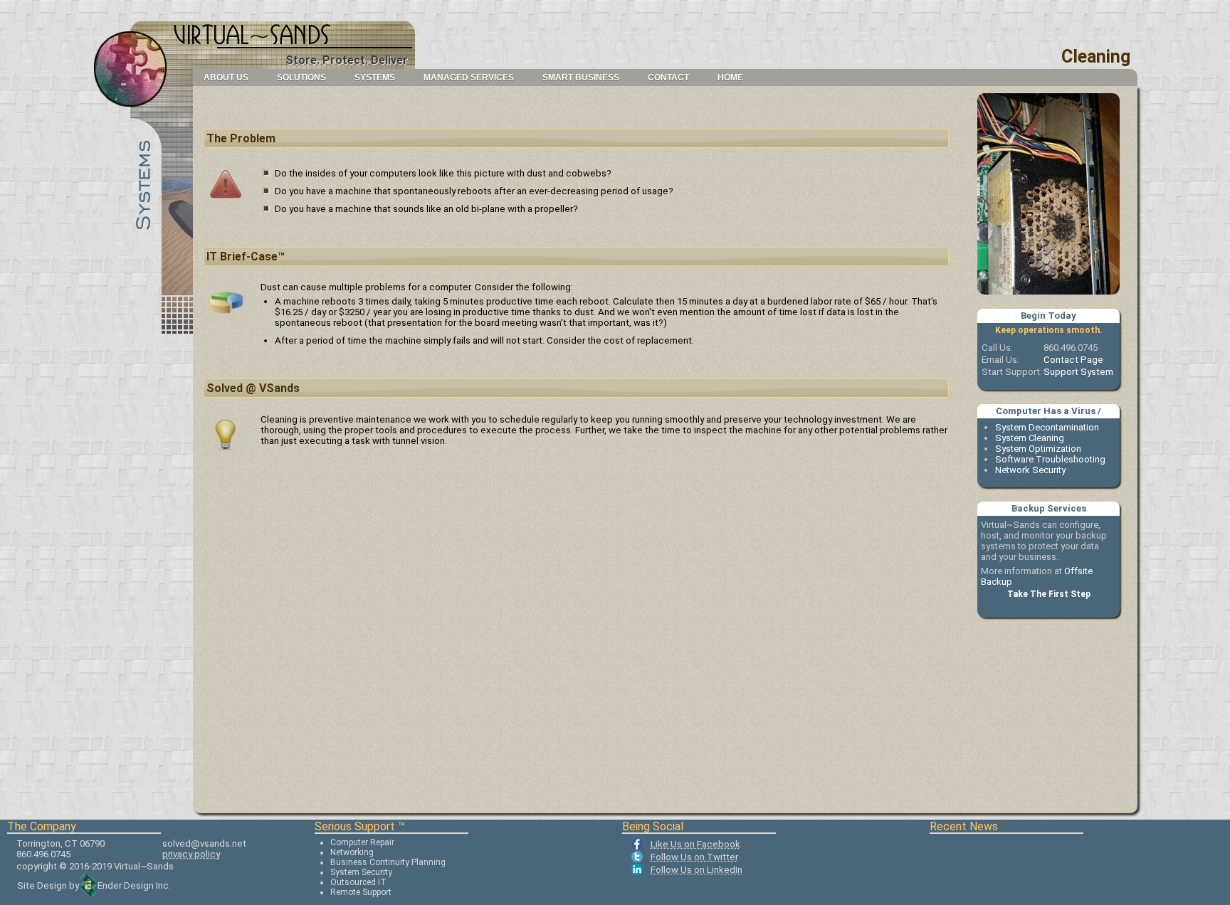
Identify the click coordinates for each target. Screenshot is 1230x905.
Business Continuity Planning (388, 862)
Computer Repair (362, 842)
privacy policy (191, 854)
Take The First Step (1048, 594)
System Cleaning (1029, 438)
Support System (1078, 371)
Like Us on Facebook (695, 844)
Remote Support (360, 892)
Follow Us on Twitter (694, 857)
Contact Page (1073, 359)
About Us (226, 78)
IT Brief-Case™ (245, 256)
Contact (668, 78)
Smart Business (580, 78)
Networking (352, 852)
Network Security (1030, 470)
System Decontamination (1047, 427)
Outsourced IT (358, 882)
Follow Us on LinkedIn (696, 869)
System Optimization (1038, 448)
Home (730, 78)
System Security (361, 872)
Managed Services (469, 78)
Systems (374, 78)
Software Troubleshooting (1050, 459)
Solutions (301, 78)
